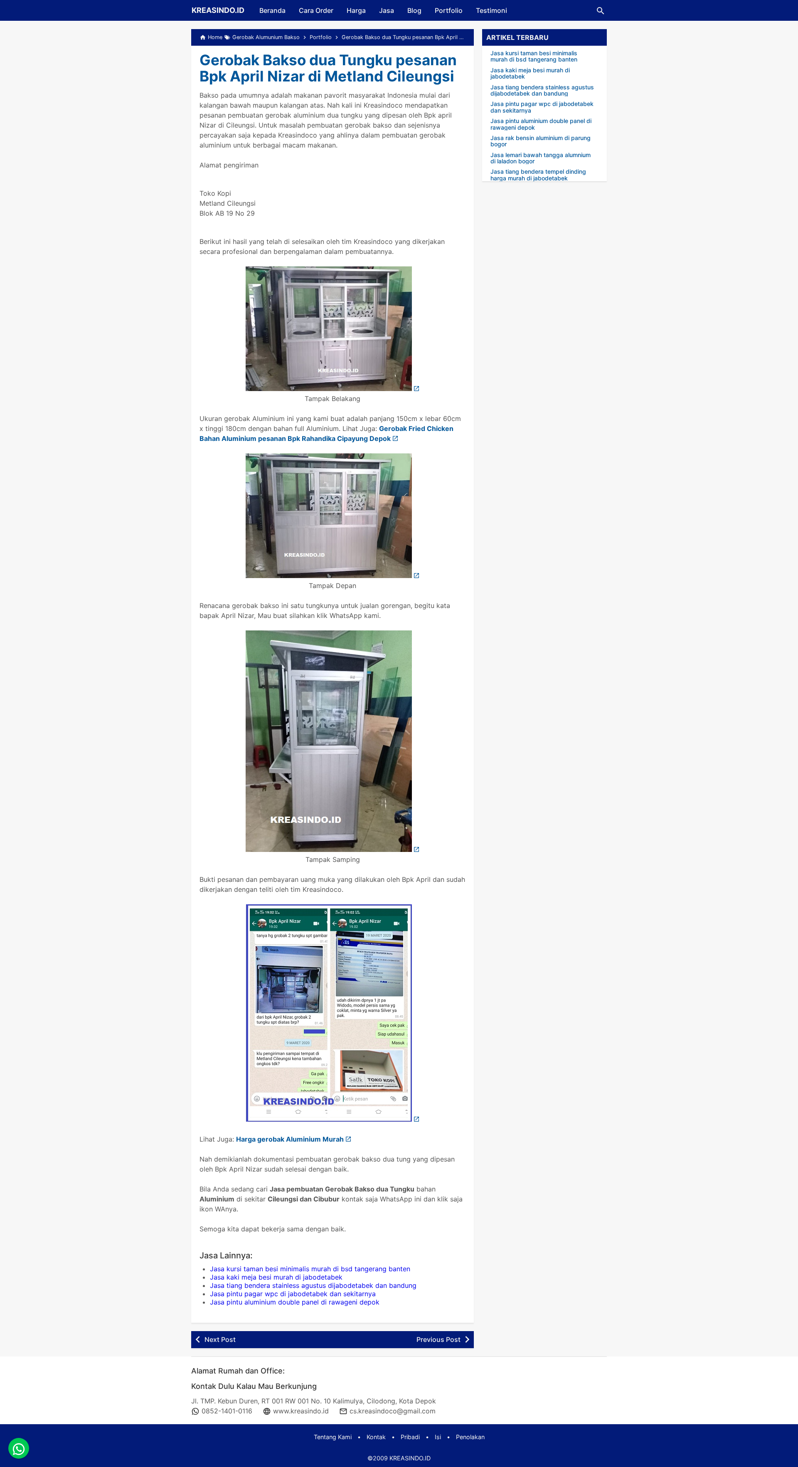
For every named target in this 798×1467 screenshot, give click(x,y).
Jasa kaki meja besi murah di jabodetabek (276, 1277)
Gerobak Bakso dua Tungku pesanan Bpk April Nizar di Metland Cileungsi (328, 68)
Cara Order (316, 10)
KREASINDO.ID (218, 10)
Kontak (376, 1436)
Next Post (220, 1339)
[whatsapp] (18, 1448)
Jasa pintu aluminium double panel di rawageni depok (294, 1302)
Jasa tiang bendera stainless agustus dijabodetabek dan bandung (313, 1285)
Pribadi (410, 1436)
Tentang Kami (333, 1436)
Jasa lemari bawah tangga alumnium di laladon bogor (540, 158)
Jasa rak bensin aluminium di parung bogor (540, 141)
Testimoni (491, 10)
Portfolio (449, 10)
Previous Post (438, 1339)
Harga (356, 10)
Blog (414, 10)
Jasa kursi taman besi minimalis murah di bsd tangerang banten (310, 1269)
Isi (438, 1436)
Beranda (272, 10)
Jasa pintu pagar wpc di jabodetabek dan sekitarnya (293, 1294)
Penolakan (470, 1436)
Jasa (386, 10)
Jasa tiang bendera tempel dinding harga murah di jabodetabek (538, 174)
